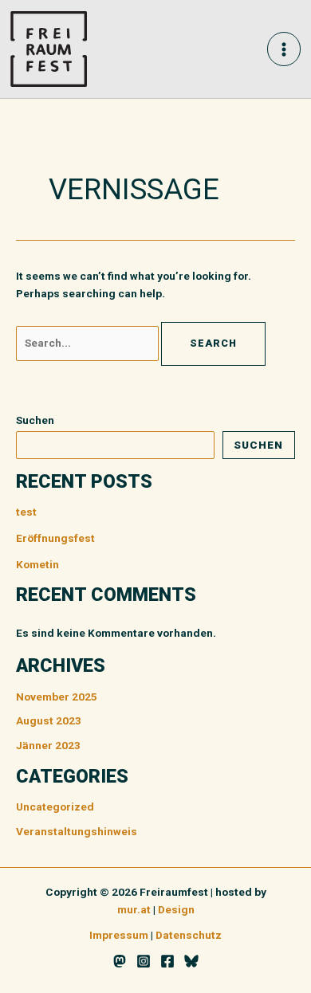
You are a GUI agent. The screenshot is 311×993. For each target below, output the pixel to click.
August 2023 (48, 720)
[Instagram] (143, 961)
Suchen (35, 420)
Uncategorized (55, 806)
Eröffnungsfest (55, 538)
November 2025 (56, 696)
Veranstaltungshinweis (76, 831)
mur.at (134, 909)
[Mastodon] (119, 961)
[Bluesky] (191, 961)
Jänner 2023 (48, 745)
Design (176, 909)
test (26, 511)
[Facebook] (167, 961)
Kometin (37, 564)
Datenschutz (189, 934)
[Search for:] (88, 342)
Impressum (118, 934)
